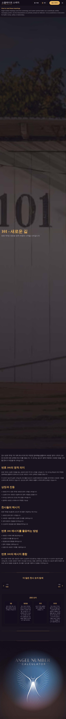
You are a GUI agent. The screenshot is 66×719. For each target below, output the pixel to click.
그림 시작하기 (54, 3)
